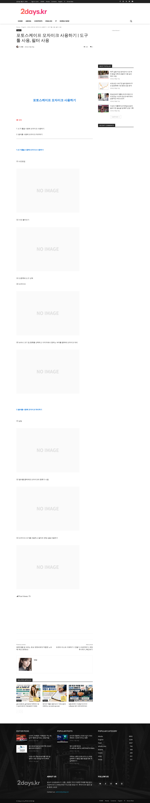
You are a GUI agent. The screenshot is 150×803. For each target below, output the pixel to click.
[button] (131, 21)
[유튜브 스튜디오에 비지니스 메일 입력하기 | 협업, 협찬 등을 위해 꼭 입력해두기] (62, 759)
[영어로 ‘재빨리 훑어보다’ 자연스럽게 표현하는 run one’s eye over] (55, 693)
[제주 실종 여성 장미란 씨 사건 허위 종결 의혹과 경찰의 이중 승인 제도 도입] (103, 74)
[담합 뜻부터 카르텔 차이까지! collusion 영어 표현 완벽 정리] (81, 693)
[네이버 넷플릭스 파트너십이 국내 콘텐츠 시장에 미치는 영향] (62, 738)
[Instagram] (123, 1)
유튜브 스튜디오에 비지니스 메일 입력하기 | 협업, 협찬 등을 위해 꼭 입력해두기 (81, 759)
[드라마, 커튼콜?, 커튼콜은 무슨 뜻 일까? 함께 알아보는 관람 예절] (21, 738)
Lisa (22, 47)
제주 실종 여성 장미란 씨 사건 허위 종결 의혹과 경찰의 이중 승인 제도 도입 (121, 74)
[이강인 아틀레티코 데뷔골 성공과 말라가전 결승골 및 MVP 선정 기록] (103, 108)
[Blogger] (100, 784)
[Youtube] (132, 1)
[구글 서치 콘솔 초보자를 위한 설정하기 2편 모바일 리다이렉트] (21, 759)
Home (18, 27)
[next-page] (21, 711)
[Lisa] (17, 47)
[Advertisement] (93, 12)
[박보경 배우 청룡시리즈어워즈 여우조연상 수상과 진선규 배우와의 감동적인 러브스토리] (103, 97)
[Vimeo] (129, 1)
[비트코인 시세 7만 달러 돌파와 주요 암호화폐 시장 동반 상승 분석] (103, 86)
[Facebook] (120, 1)
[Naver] (116, 784)
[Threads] (122, 784)
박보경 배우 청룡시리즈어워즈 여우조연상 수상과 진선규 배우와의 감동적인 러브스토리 (121, 96)
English (24, 27)
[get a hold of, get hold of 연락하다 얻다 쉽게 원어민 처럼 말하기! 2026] (28, 693)
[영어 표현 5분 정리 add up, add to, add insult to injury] (62, 749)
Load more (115, 117)
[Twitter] (126, 1)
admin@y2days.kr (62, 792)
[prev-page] (17, 711)
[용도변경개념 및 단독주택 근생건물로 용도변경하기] (21, 749)
